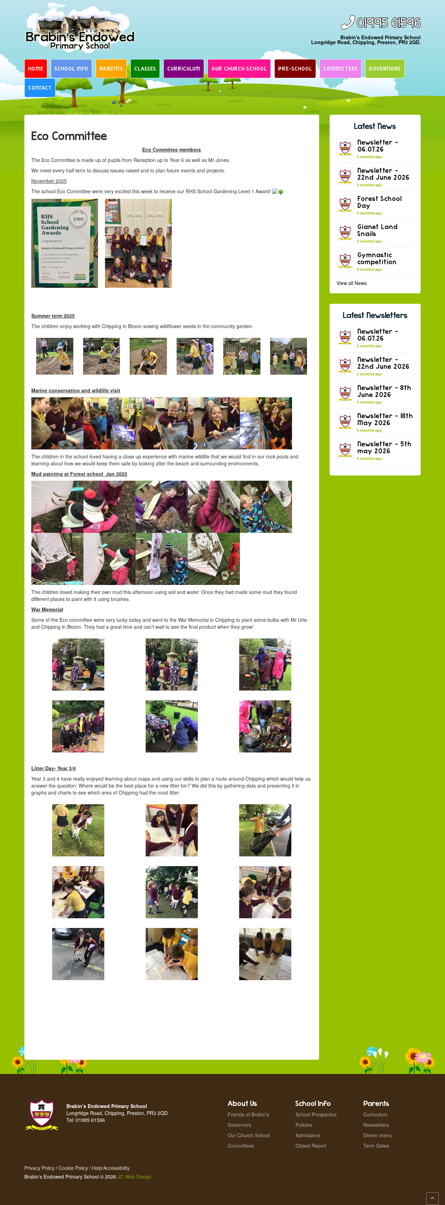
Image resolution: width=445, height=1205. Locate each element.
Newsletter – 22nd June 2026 (383, 173)
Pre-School (295, 68)
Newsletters (376, 1124)
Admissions (308, 1135)
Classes (145, 68)
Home (35, 68)
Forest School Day (379, 201)
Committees (340, 68)
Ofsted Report (311, 1145)
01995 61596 (389, 23)
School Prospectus (316, 1114)
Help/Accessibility (111, 1168)
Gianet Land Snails (377, 229)
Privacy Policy (39, 1168)
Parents (111, 68)
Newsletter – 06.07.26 (377, 145)
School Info (71, 68)
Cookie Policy (73, 1168)
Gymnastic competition (377, 258)
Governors (385, 68)
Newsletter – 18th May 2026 (385, 419)
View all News (352, 282)
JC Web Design (135, 1176)
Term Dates (376, 1145)
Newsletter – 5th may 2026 (384, 447)
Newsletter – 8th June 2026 (384, 390)
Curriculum (183, 68)
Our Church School (239, 68)
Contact (40, 87)
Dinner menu (377, 1135)
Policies (304, 1124)
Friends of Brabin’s (248, 1114)
